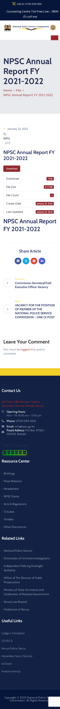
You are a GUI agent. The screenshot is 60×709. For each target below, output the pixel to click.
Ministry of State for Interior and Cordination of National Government (26, 592)
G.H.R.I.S (7, 640)
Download (11, 168)
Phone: (21, 421)
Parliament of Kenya (16, 609)
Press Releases (13, 481)
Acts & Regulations (15, 504)
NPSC (6, 138)
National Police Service (18, 550)
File (18, 90)
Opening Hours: (16, 411)
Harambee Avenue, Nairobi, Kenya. (23, 405)
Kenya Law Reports (15, 601)
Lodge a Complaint (13, 633)
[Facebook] (18, 261)
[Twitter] (26, 261)
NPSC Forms (11, 496)
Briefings (9, 473)
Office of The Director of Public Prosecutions (23, 580)
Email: (21, 426)
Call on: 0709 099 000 (29, 3)
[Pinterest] (34, 261)
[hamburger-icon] (54, 37)
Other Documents (15, 527)
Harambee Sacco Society (17, 656)
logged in (26, 349)
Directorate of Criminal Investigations (27, 558)
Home (7, 90)
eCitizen (7, 663)
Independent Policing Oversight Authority (23, 568)
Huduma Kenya (11, 671)
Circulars (9, 511)
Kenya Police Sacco (14, 648)
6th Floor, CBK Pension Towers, (21, 401)
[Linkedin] (42, 261)
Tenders (9, 519)
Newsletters (11, 488)
